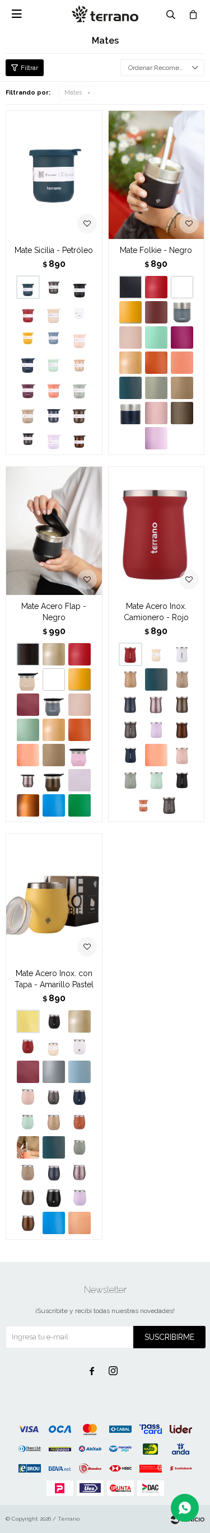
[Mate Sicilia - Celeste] (54, 337)
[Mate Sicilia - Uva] (28, 388)
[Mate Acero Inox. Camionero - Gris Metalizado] (169, 805)
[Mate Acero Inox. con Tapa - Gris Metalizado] (54, 1097)
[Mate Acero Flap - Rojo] (79, 654)
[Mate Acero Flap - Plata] (54, 654)
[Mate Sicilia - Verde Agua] (54, 362)
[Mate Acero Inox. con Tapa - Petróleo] (54, 1147)
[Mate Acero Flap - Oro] (54, 730)
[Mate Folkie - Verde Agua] (156, 337)
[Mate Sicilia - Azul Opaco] (28, 362)
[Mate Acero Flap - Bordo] (28, 704)
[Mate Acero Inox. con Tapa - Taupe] (54, 1046)
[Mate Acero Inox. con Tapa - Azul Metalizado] (54, 1172)
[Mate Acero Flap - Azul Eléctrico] (54, 805)
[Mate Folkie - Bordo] (156, 312)
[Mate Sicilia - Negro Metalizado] (28, 438)
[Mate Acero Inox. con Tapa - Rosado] (28, 1097)
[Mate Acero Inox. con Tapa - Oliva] (79, 1147)
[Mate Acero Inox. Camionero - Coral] (156, 755)
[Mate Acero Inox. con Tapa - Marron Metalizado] (28, 1198)
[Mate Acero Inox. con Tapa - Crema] (79, 1223)
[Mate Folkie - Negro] (156, 174)
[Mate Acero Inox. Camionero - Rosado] (182, 755)
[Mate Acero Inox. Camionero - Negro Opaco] (182, 780)
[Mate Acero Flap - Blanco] (54, 679)
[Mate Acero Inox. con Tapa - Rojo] (28, 1046)
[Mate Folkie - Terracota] (156, 362)
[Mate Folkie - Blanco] (182, 287)
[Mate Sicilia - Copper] (79, 438)
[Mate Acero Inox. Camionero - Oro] (130, 679)
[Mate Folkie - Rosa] (130, 337)
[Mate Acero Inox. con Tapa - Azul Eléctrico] (54, 1223)
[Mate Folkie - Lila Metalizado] (156, 413)
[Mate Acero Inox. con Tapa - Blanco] (79, 1046)
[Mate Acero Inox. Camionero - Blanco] (182, 654)
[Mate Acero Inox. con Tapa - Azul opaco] (79, 1097)
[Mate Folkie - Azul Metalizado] (130, 413)
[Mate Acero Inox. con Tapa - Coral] (28, 1147)
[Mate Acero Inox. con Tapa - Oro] (54, 1122)
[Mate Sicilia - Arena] (28, 413)
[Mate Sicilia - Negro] (79, 287)
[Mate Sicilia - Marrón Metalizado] (79, 413)
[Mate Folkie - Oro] (130, 362)
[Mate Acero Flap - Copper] (28, 805)
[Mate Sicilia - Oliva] (79, 388)
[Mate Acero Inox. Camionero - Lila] (156, 730)
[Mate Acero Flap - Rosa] (79, 704)
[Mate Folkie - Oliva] (156, 388)
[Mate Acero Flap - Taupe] (28, 679)
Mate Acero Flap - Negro (53, 612)
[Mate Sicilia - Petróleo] (54, 174)
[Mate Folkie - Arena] (182, 388)
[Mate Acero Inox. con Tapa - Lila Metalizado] (79, 1172)
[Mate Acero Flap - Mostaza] (79, 679)
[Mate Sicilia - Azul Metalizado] (54, 413)
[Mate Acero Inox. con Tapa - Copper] (28, 1223)
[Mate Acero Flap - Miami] (79, 755)
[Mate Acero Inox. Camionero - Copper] (182, 730)
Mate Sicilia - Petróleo (54, 250)
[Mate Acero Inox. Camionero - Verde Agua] (156, 780)
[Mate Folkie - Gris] (182, 312)
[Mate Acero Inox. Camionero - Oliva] (130, 780)
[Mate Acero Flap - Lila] (79, 780)
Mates (73, 92)
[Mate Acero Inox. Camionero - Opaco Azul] (130, 755)
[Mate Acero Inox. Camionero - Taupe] (156, 654)
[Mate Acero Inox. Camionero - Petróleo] (156, 679)
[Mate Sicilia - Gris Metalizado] (54, 287)
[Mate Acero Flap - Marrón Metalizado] (54, 780)
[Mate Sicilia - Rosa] (79, 337)
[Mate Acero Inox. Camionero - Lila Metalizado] (156, 704)
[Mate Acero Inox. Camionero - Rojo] (156, 530)
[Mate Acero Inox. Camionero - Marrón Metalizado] (182, 704)
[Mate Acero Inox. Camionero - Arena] (182, 679)
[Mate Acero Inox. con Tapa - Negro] (54, 1021)
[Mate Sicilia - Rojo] (28, 312)
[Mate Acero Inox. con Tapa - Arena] (28, 1172)
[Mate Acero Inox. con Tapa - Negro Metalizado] (54, 1198)
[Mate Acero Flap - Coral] (28, 755)
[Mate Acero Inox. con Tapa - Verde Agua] (28, 1122)
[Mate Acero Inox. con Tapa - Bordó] (28, 1072)
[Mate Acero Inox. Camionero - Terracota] (143, 805)
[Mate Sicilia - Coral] (54, 388)
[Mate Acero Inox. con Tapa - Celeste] (79, 1072)
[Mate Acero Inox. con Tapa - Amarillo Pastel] (54, 897)
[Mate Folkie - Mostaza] (130, 312)
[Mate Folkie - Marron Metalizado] (182, 413)
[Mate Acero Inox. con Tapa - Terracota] (79, 1122)
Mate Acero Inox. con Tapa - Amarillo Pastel (54, 979)
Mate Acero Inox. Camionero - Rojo (156, 612)
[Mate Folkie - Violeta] (182, 337)
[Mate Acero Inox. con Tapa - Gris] (54, 1072)
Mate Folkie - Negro (156, 250)
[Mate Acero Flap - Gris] (54, 704)
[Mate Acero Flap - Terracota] (79, 730)
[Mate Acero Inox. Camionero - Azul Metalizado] (130, 704)
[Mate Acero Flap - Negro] (54, 530)
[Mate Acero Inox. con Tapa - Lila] (79, 1198)
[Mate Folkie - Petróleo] (130, 388)
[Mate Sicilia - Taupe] (54, 312)
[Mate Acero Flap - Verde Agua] (28, 730)
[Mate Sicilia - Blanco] (79, 312)
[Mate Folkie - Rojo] (156, 287)
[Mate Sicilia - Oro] (79, 362)
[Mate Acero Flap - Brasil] (79, 805)
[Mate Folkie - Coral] (182, 362)
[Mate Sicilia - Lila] (54, 438)
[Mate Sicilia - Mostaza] (28, 337)
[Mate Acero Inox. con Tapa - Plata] (79, 1021)
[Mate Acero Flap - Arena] (54, 755)
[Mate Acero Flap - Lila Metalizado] (28, 780)
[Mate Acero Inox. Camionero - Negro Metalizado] (130, 730)
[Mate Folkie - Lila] (156, 438)
